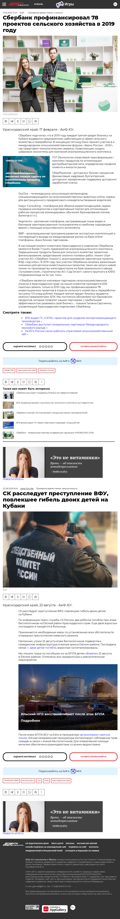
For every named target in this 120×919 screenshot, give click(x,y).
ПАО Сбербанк (10, 114)
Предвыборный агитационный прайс (44, 851)
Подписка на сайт (77, 847)
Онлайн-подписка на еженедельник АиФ (45, 847)
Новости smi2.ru (13, 479)
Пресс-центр (57, 843)
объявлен (92, 653)
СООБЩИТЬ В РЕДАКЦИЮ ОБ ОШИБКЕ (82, 851)
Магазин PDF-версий (87, 843)
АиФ (5, 589)
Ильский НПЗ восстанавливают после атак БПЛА (63, 714)
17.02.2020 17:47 (10, 13)
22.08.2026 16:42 (10, 488)
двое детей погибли (43, 647)
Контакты (93, 847)
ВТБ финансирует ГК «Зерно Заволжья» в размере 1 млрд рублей (48, 423)
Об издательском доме (37, 843)
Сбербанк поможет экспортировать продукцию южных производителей (51, 413)
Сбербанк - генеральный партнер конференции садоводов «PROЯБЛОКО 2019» (55, 433)
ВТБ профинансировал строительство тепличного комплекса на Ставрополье (54, 403)
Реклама (70, 843)
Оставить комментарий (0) (93, 347)
